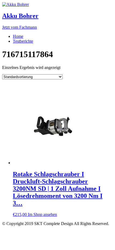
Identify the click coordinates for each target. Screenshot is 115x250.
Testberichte (23, 41)
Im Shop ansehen (42, 214)
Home (18, 36)
